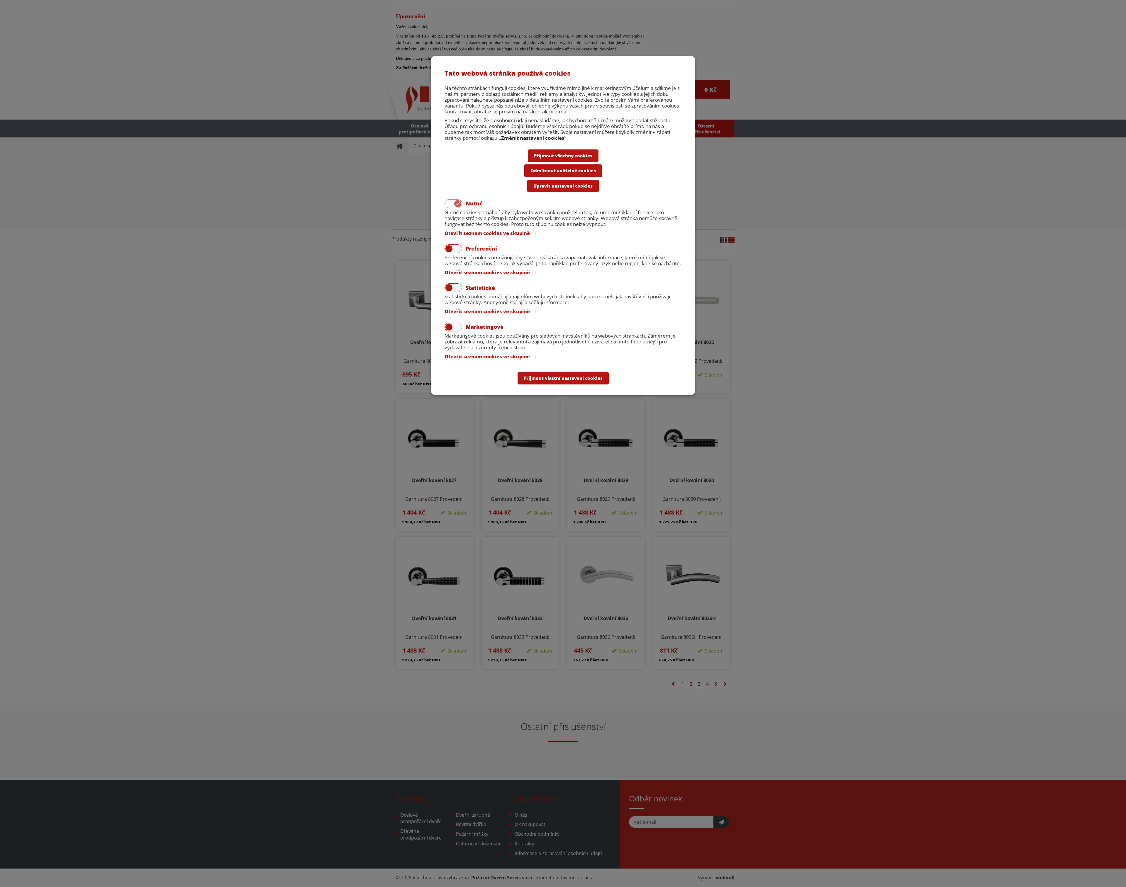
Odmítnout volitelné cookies (563, 170)
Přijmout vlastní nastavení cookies (563, 378)
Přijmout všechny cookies (563, 156)
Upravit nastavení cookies (563, 186)
